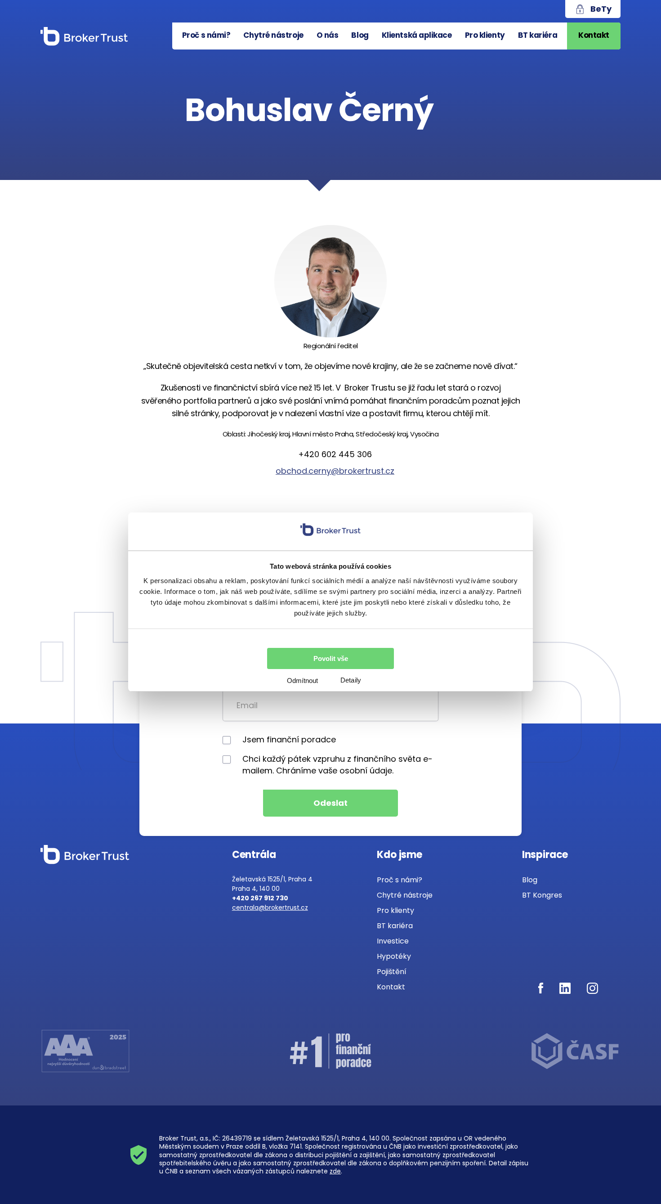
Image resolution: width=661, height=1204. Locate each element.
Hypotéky (394, 956)
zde (335, 1171)
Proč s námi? (206, 35)
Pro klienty (485, 35)
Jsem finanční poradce (289, 739)
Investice (393, 941)
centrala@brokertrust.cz (270, 907)
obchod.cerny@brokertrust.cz (335, 470)
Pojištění (391, 971)
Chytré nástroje (273, 35)
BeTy (601, 8)
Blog (359, 35)
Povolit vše (330, 658)
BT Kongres (542, 895)
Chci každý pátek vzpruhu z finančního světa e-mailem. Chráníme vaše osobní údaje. (337, 764)
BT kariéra (538, 35)
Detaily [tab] (350, 680)
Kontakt (593, 35)
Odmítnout (302, 680)
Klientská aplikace (417, 35)
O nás (328, 35)
